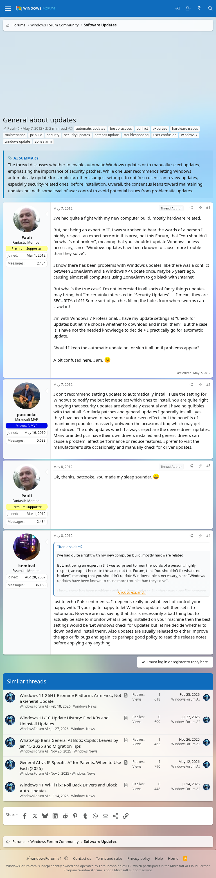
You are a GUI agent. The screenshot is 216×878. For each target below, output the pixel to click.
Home (173, 858)
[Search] (210, 8)
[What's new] (199, 8)
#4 (208, 535)
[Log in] (177, 8)
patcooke (27, 414)
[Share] (191, 208)
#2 (208, 384)
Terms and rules (109, 858)
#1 (208, 207)
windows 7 (189, 135)
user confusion (164, 135)
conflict (142, 128)
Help (159, 858)
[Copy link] (200, 208)
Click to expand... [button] (132, 592)
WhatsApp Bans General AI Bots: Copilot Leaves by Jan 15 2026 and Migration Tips (69, 743)
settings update (107, 135)
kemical (26, 565)
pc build (36, 135)
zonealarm (43, 141)
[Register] (188, 8)
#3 (208, 466)
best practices (121, 128)
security (53, 135)
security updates (77, 135)
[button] (66, 858)
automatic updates (90, 128)
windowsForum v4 (46, 858)
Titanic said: (66, 546)
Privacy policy (138, 858)
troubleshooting (136, 135)
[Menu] (7, 8)
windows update (17, 141)
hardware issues (185, 128)
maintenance (15, 135)
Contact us (82, 858)
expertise (160, 128)
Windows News (85, 706)
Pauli (11, 128)
